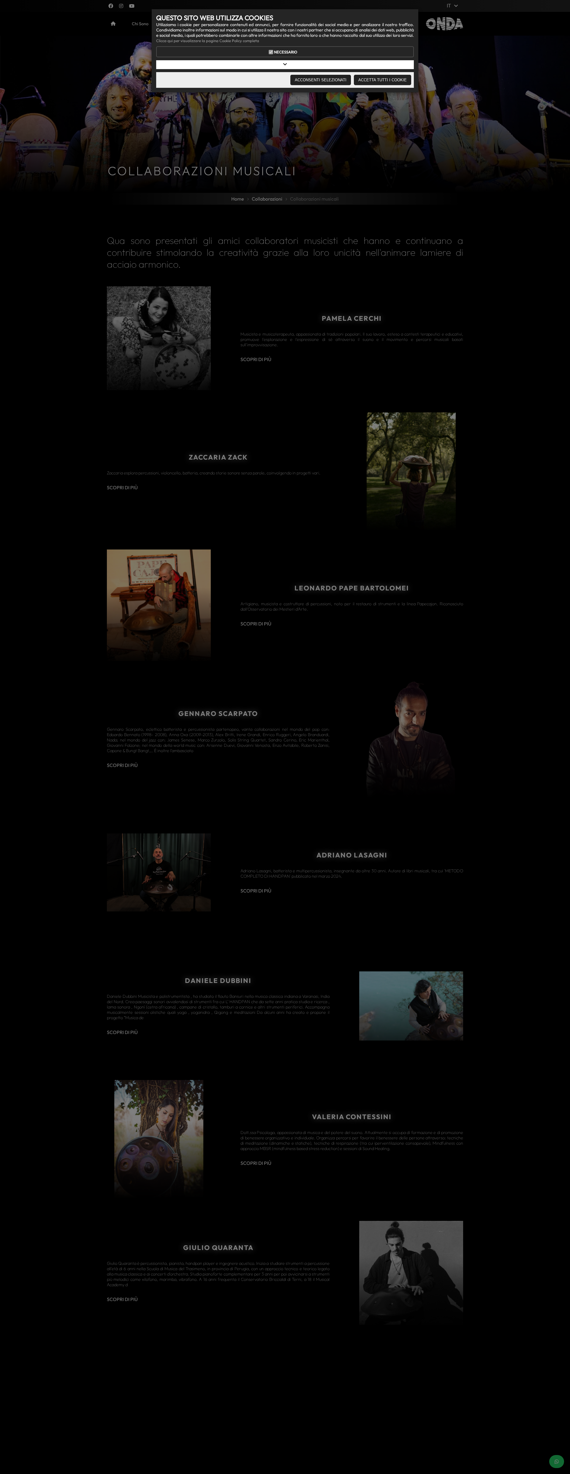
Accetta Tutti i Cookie (382, 80)
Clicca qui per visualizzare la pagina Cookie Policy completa (207, 40)
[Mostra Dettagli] (285, 64)
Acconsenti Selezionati (320, 80)
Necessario (285, 52)
